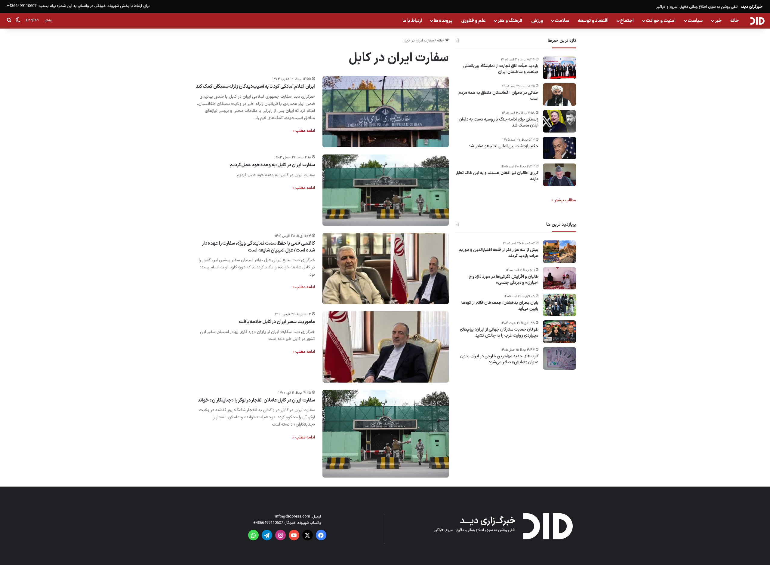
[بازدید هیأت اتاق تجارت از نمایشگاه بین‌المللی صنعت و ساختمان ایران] (559, 67)
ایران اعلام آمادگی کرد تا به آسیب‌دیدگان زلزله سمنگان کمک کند (255, 86)
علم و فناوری (473, 20)
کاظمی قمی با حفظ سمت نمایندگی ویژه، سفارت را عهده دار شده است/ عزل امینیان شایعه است (258, 247)
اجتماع (627, 20)
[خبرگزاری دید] (757, 21)
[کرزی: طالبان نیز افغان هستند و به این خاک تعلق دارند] (559, 174)
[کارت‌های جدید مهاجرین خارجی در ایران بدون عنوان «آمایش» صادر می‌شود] (559, 358)
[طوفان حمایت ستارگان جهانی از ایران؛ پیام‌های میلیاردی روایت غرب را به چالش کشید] (559, 331)
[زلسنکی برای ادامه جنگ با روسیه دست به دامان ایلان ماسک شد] (559, 121)
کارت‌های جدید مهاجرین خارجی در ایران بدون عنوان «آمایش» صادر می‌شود (499, 359)
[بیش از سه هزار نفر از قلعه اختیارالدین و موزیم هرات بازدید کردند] (559, 251)
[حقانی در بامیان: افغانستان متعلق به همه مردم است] (559, 94)
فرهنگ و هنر (509, 20)
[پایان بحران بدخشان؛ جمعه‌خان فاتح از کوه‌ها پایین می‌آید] (559, 305)
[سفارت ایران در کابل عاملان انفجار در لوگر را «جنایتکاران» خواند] (385, 434)
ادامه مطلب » (303, 131)
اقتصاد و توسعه (593, 20)
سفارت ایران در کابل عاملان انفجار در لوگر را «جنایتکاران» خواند (256, 400)
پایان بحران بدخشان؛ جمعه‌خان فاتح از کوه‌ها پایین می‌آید (499, 306)
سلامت (562, 20)
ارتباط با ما (412, 20)
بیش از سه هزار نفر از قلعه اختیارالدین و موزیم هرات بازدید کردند (498, 253)
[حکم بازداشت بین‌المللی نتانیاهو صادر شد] (559, 148)
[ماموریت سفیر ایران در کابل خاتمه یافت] (385, 347)
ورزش (537, 20)
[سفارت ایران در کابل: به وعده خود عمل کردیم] (385, 190)
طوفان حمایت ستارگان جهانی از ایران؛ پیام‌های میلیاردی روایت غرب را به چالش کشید (499, 333)
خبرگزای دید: (751, 7)
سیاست (695, 20)
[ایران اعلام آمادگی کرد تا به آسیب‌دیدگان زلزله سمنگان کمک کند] (385, 111)
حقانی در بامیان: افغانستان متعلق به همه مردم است (498, 96)
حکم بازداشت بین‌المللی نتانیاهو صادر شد (503, 146)
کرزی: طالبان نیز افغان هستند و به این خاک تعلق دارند (497, 176)
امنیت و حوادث (661, 20)
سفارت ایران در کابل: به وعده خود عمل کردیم (272, 165)
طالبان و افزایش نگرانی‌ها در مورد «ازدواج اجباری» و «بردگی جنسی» (503, 280)
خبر (718, 20)
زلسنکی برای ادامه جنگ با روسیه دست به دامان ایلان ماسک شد (498, 122)
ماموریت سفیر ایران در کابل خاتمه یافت (277, 321)
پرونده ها (443, 20)
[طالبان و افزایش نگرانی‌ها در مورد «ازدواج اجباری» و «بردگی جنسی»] (559, 278)
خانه (734, 20)
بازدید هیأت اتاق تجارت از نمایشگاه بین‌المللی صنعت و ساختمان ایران (500, 69)
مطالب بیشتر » (563, 200)
